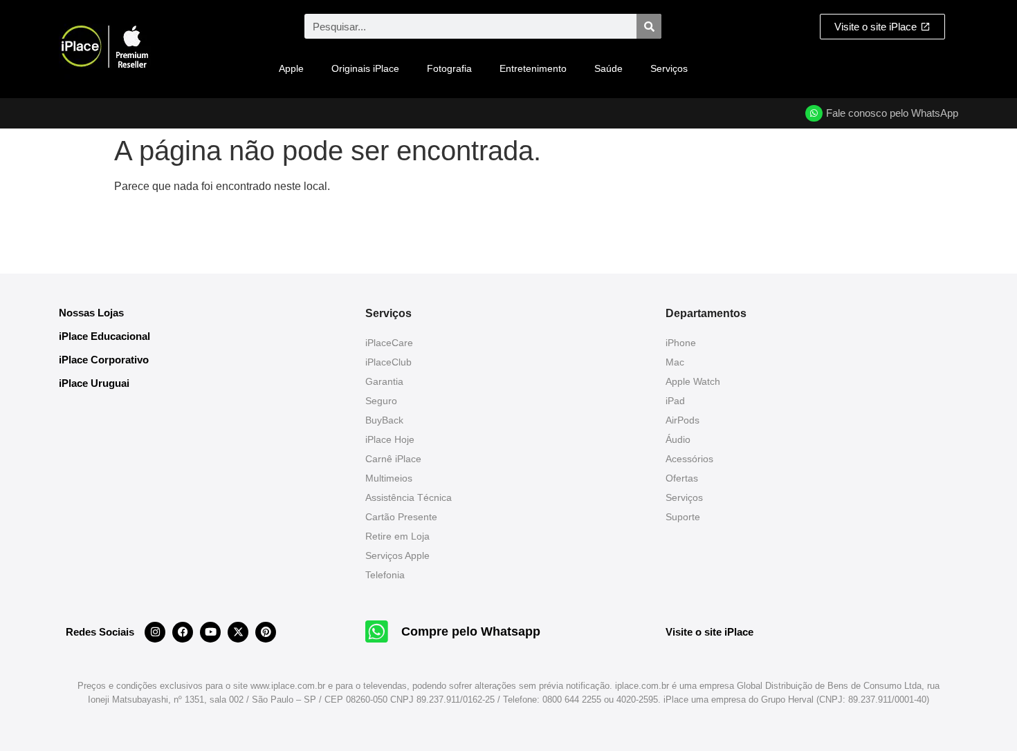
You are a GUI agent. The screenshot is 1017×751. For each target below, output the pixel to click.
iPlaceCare (389, 342)
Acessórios (689, 458)
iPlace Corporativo (104, 359)
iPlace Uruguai (94, 383)
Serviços (669, 68)
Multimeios (388, 478)
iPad (675, 400)
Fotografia (449, 68)
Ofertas (682, 478)
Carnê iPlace (393, 458)
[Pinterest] (265, 632)
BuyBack (384, 420)
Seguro (381, 400)
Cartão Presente (401, 516)
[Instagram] (155, 632)
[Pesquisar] (648, 26)
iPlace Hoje (389, 439)
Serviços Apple (397, 555)
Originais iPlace (365, 68)
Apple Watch (693, 381)
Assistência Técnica (408, 497)
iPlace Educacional (104, 336)
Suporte (683, 516)
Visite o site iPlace (709, 632)
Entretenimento (533, 68)
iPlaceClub (388, 362)
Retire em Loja (397, 536)
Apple (291, 68)
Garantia (384, 381)
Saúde (608, 68)
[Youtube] (210, 632)
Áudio (678, 439)
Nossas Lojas (91, 313)
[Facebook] (182, 632)
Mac (675, 362)
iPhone (681, 342)
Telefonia (385, 574)
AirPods (682, 420)
